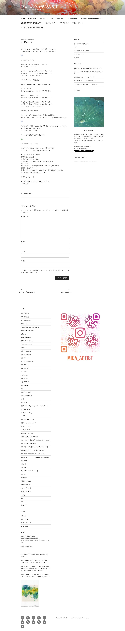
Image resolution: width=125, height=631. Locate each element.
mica (32, 39)
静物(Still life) (24, 385)
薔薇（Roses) (25, 358)
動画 (52, 18)
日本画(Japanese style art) (28, 423)
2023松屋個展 (25, 317)
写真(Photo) (24, 474)
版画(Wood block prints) (27, 419)
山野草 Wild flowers (26, 344)
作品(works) (24, 460)
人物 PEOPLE (25, 382)
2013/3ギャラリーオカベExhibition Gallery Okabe (35, 457)
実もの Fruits (24, 347)
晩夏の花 (23, 334)
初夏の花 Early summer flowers (30, 327)
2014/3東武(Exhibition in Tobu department (33, 450)
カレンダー (24, 505)
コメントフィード (26, 523)
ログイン (23, 516)
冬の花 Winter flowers (27, 341)
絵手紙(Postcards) (26, 481)
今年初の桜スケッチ (80, 77)
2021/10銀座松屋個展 (27, 433)
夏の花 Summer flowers (27, 330)
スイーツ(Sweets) (26, 488)
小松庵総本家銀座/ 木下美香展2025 (31, 23)
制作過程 (23, 464)
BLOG (23, 18)
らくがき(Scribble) (26, 491)
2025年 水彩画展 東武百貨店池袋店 (32, 27)
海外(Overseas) (25, 409)
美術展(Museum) (25, 484)
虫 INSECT (24, 371)
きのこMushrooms (26, 354)
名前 (23, 241)
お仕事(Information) (26, 413)
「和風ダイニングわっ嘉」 (51, 126)
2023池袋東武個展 (26, 320)
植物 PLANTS (24, 365)
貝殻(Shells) (24, 378)
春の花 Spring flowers (27, 323)
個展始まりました (79, 54)
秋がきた (76, 57)
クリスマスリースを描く (81, 84)
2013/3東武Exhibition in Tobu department (32, 453)
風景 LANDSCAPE (26, 351)
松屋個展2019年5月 (28, 193)
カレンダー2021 (25, 430)
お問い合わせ (43, 18)
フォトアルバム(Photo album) (29, 471)
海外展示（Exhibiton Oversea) (29, 436)
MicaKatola (24, 477)
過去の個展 (60, 18)
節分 (75, 47)
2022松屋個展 (25, 313)
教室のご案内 (32, 18)
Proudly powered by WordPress (79, 618)
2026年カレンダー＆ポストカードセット (71, 23)
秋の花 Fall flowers (26, 337)
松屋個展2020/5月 (26, 392)
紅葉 (22, 389)
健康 (22, 498)
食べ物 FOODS (25, 426)
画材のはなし (24, 402)
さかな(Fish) (24, 375)
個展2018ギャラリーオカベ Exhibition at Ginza (34, 406)
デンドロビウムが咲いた (81, 44)
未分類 (22, 399)
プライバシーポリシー (62, 618)
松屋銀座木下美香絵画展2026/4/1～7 (91, 18)
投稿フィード (24, 519)
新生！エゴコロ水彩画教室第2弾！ (84, 68)
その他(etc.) (24, 467)
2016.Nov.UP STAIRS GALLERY (30, 443)
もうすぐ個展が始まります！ (82, 50)
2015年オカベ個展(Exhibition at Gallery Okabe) (34, 447)
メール (23, 251)
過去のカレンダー (51, 23)
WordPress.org (25, 526)
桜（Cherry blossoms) (27, 361)
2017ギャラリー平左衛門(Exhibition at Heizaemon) (35, 440)
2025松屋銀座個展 (72, 18)
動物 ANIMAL (25, 368)
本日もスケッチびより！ (39, 6)
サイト (23, 261)
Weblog (23, 495)
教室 (24, 415)
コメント (24, 217)
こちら (39, 181)
